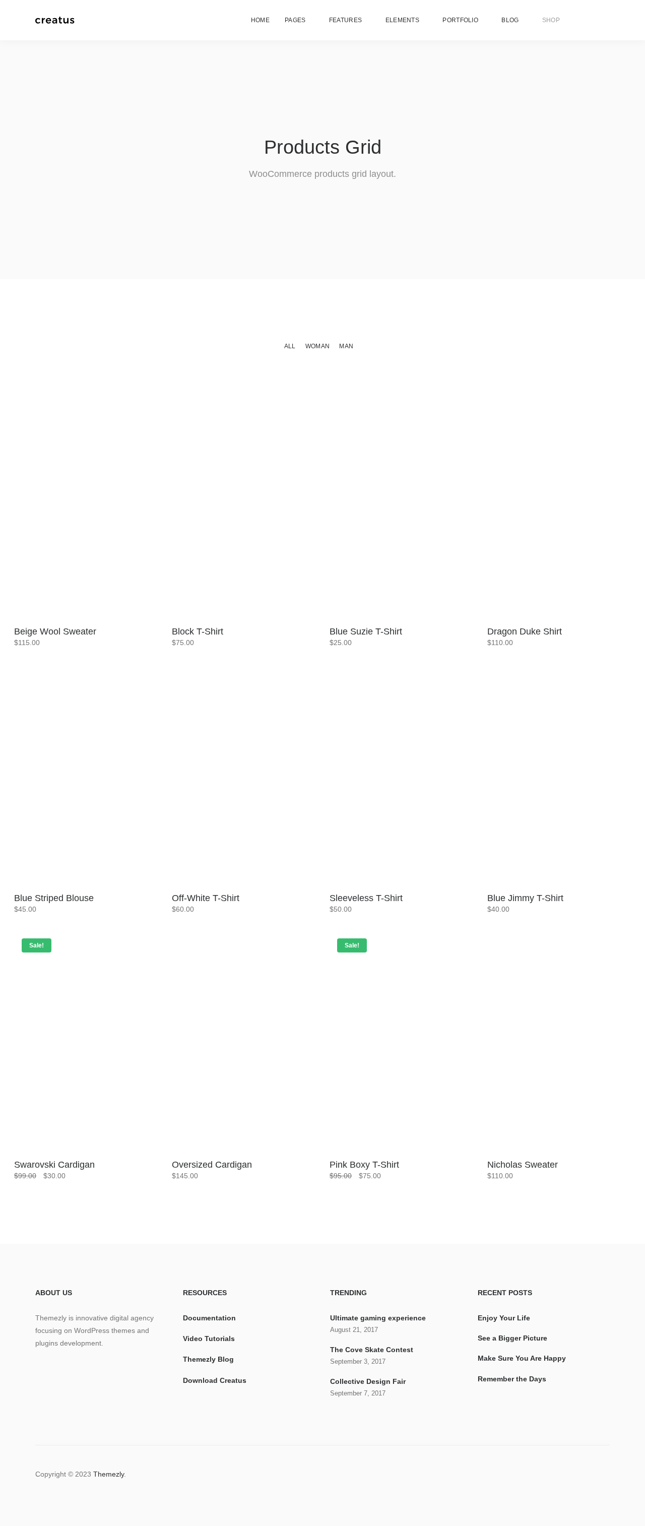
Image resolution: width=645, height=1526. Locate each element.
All (290, 346)
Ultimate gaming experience (378, 1318)
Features (345, 20)
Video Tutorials (209, 1338)
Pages (295, 20)
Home (260, 20)
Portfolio (460, 20)
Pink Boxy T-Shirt (364, 1165)
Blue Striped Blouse (54, 898)
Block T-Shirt (197, 631)
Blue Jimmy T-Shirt (525, 898)
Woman (317, 346)
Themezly (108, 1474)
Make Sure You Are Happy (522, 1358)
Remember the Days (512, 1379)
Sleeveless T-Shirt (366, 898)
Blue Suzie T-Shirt (366, 631)
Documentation (209, 1318)
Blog (510, 20)
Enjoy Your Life (504, 1318)
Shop (551, 20)
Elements (402, 20)
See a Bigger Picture (512, 1338)
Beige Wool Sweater (55, 631)
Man (346, 346)
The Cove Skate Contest (371, 1350)
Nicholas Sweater (522, 1165)
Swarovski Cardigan (54, 1165)
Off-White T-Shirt (205, 898)
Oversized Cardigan (212, 1165)
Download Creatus (214, 1380)
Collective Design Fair (368, 1381)
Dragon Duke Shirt (524, 631)
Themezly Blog (208, 1359)
